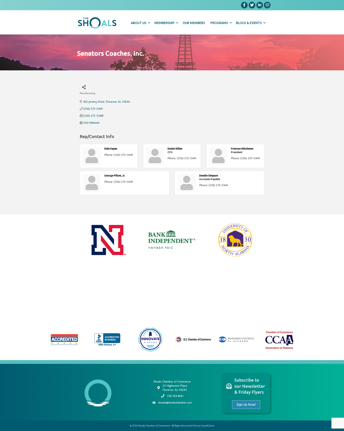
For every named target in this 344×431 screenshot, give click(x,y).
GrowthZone (207, 425)
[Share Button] (84, 87)
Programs (219, 23)
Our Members (194, 23)
